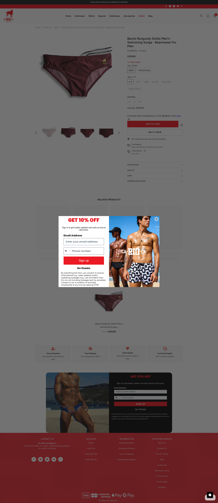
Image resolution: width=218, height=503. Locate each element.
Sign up (84, 260)
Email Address (73, 235)
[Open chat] (210, 495)
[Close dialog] (156, 219)
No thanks (83, 268)
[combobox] (67, 251)
